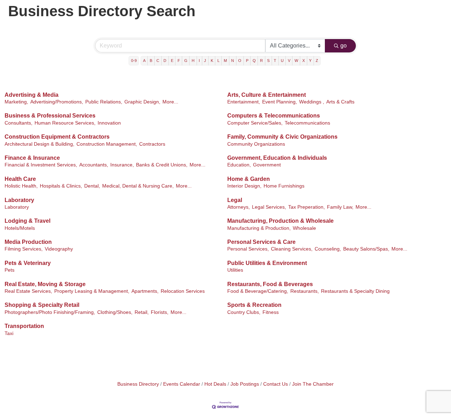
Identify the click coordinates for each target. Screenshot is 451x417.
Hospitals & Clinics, (61, 186)
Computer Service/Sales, (255, 123)
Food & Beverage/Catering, (257, 291)
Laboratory (19, 200)
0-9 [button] (134, 60)
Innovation (109, 123)
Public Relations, (103, 102)
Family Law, (340, 207)
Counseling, (328, 249)
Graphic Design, (142, 102)
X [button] (303, 60)
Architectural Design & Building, (39, 144)
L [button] (218, 60)
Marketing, (16, 102)
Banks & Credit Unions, (161, 165)
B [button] (151, 60)
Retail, (142, 312)
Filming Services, (24, 249)
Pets (9, 270)
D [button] (164, 60)
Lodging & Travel (27, 221)
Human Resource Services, (65, 123)
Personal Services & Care (261, 242)
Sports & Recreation (254, 305)
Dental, (92, 186)
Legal (234, 200)
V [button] (289, 60)
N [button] (232, 60)
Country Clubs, (243, 312)
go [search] (343, 46)
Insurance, (122, 165)
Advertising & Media (31, 95)
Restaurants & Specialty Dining (355, 291)
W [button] (296, 60)
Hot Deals (215, 384)
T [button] (275, 60)
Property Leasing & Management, (91, 291)
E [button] (172, 60)
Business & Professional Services (50, 116)
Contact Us (275, 384)
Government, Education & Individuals (277, 158)
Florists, (159, 312)
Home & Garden (248, 179)
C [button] (157, 60)
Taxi (9, 333)
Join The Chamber (313, 384)
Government (267, 165)
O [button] (239, 60)
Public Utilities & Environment (267, 263)
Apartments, (145, 291)
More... (170, 102)
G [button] (185, 60)
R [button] (261, 60)
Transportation (24, 326)
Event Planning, (279, 102)
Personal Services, (248, 249)
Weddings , (311, 102)
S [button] (268, 60)
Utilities (235, 270)
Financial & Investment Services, (41, 165)
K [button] (212, 60)
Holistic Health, (21, 186)
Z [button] (317, 60)
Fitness (270, 312)
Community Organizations (256, 144)
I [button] (199, 60)
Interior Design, (244, 186)
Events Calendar (181, 384)
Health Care (20, 179)
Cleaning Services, (292, 249)
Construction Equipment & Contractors (57, 137)
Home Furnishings (284, 186)
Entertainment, (243, 102)
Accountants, (93, 165)
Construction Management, (106, 144)
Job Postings (244, 384)
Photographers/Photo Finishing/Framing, (50, 312)
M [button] (225, 60)
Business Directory (138, 384)
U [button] (282, 60)
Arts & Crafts (340, 102)
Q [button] (254, 60)
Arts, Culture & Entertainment (266, 95)
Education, (239, 165)
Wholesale (304, 228)
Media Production (28, 242)
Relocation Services (183, 291)
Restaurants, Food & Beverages (270, 284)
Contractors (152, 144)
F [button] (179, 60)
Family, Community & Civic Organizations (282, 137)
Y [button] (310, 60)
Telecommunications (307, 123)
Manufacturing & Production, (259, 228)
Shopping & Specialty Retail (42, 305)
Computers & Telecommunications (273, 116)
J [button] (205, 60)
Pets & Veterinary (28, 263)
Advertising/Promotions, (56, 102)
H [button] (193, 60)
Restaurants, (304, 291)
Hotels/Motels (20, 228)
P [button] (247, 60)
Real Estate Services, (28, 291)
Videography (59, 249)
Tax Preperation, (306, 207)
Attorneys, (238, 207)
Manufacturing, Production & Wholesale (280, 221)
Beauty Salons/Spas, (366, 249)
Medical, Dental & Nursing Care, (138, 186)
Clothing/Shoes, (114, 312)
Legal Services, (269, 207)
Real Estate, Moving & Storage (45, 284)
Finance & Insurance (32, 158)
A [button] (144, 60)
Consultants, (18, 123)
